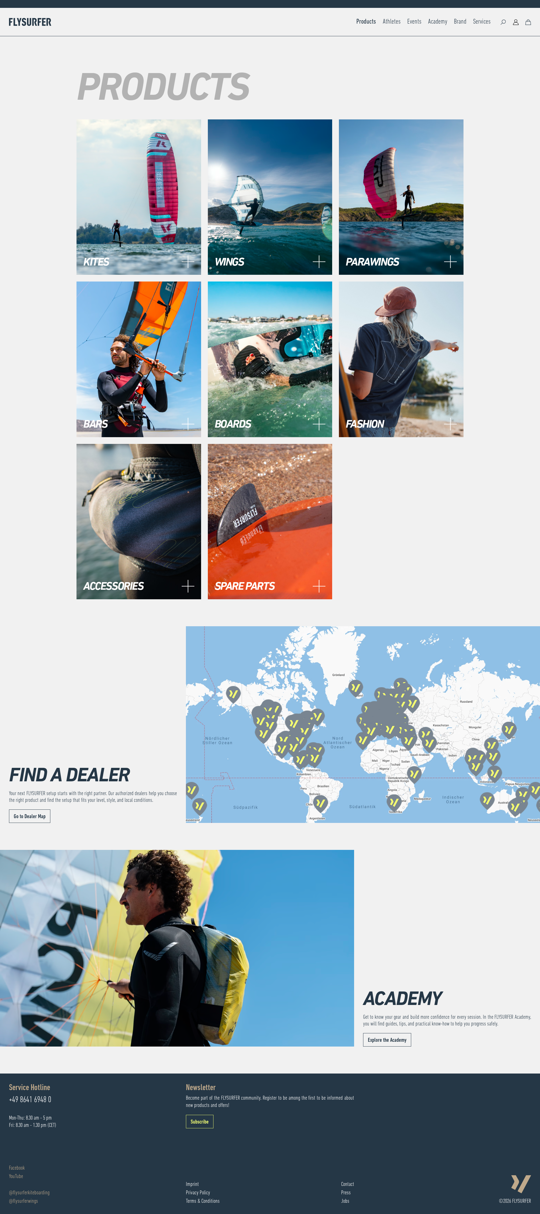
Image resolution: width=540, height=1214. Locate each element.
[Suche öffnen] (503, 22)
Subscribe (200, 1122)
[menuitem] (366, 22)
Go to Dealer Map (30, 817)
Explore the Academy (387, 1040)
